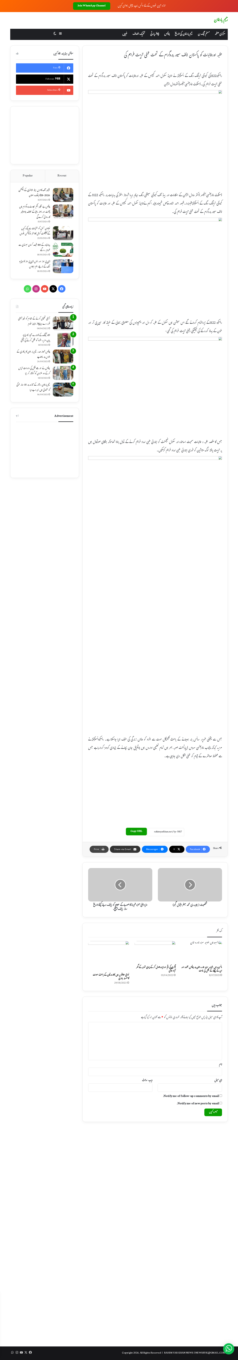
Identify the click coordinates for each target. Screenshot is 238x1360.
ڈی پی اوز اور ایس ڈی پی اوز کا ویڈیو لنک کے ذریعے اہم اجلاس (34, 264)
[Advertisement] (155, 792)
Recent (61, 176)
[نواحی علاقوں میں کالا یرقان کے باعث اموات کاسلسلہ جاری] (108, 956)
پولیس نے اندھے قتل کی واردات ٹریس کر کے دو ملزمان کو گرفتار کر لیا (34, 371)
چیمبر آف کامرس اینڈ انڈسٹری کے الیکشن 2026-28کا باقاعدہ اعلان (34, 193)
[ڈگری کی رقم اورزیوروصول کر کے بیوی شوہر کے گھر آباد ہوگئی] (155, 952)
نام (220, 1065)
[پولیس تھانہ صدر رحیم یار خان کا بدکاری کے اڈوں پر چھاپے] (63, 356)
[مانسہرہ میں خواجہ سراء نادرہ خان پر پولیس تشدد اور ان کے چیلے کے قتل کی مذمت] (201, 952)
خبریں (124, 34)
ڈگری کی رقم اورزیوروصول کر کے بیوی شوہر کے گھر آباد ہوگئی (156, 969)
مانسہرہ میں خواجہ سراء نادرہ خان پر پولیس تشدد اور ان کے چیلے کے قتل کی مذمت (201, 969)
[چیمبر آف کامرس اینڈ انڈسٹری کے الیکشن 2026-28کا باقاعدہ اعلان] (63, 195)
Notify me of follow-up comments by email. (191, 1096)
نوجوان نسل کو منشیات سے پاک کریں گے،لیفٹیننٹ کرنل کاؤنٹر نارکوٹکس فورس (35, 231)
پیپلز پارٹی (154, 34)
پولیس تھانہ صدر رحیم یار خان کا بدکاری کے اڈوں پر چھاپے (33, 355)
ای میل (218, 1081)
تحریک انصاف (139, 34)
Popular (28, 176)
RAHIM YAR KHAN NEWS (179, 1353)
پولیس (167, 34)
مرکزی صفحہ (220, 34)
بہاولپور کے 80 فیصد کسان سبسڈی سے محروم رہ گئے (34, 248)
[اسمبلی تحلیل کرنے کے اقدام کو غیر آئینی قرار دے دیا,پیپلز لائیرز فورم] (63, 323)
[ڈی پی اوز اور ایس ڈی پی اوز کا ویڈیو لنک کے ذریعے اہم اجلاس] (63, 266)
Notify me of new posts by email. (198, 1104)
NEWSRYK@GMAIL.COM (210, 1353)
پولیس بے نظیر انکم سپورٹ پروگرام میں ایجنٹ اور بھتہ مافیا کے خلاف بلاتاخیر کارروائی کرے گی (34, 212)
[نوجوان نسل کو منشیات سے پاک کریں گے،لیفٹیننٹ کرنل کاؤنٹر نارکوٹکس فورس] (63, 233)
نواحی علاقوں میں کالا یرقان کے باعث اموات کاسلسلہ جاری (111, 977)
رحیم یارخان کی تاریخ (184, 34)
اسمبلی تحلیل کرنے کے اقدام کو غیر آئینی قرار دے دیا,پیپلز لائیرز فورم (34, 322)
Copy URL (136, 831)
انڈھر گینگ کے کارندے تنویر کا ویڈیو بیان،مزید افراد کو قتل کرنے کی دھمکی (35, 338)
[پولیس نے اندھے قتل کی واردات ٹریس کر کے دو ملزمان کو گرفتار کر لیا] (63, 373)
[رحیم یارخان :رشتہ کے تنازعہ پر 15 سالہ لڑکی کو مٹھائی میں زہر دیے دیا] (63, 390)
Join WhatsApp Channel (92, 5)
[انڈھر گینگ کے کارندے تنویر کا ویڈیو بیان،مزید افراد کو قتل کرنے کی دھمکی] (63, 340)
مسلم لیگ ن (204, 34)
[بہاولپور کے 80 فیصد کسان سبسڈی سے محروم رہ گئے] (63, 250)
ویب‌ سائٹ (147, 1081)
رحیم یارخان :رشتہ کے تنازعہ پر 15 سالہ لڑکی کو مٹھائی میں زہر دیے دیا (33, 388)
